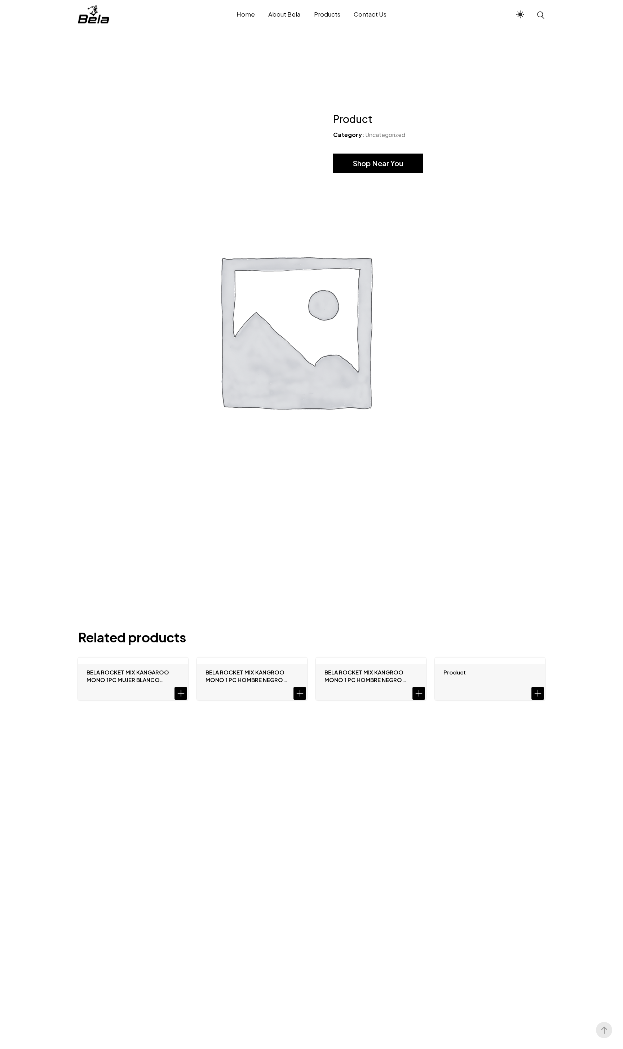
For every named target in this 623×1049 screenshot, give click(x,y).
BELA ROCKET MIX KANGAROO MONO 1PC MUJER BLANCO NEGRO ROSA (128, 676)
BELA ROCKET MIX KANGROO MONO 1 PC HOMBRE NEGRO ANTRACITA (245, 676)
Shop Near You (378, 163)
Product (454, 672)
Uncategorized (385, 134)
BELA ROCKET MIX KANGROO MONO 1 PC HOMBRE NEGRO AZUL (363, 676)
